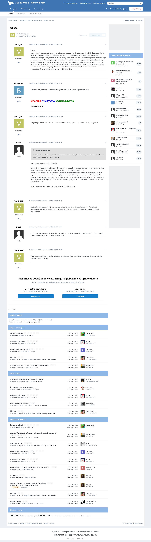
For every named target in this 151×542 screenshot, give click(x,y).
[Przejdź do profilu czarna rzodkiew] (83, 502)
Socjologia (39, 381)
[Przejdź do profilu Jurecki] (83, 342)
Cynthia (88, 475)
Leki (32, 469)
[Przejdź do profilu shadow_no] (83, 404)
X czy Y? (118, 88)
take (15, 485)
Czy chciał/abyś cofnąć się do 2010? (22, 349)
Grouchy (17, 343)
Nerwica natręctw (32, 485)
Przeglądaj (13, 9)
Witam (34, 36)
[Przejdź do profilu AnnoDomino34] (83, 468)
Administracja (21, 13)
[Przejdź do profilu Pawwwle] (83, 388)
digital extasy (18, 381)
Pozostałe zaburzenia (40, 405)
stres (23, 516)
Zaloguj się (80, 296)
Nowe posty (25, 9)
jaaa (121, 139)
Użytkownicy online (35, 13)
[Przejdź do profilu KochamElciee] (83, 366)
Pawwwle (17, 389)
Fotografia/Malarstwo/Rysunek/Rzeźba (43, 359)
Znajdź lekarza (85, 3)
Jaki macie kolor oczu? (18, 341)
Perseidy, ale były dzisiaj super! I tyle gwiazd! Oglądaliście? (29, 365)
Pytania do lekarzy (71, 3)
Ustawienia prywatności (84, 532)
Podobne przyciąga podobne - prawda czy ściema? (27, 379)
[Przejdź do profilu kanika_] (113, 80)
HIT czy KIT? (120, 95)
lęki (85, 516)
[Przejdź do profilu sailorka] (83, 380)
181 (19, 101)
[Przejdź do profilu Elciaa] (83, 444)
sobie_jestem (18, 477)
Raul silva (89, 349)
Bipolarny (18, 83)
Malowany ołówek (16, 443)
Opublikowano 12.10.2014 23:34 (46, 250)
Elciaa (87, 443)
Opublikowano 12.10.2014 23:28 (45, 201)
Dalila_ (16, 335)
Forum (11, 13)
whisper (122, 90)
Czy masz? (119, 157)
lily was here (124, 66)
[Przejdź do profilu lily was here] (113, 62)
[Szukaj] (140, 3)
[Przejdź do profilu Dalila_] (113, 123)
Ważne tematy (38, 9)
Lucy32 (37, 322)
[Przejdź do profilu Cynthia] (83, 476)
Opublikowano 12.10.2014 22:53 (45, 83)
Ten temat (132, 3)
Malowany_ (17, 359)
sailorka (88, 379)
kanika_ (122, 83)
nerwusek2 (17, 469)
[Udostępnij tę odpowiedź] (105, 44)
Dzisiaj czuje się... (121, 108)
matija (121, 75)
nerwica (44, 515)
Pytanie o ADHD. (15, 501)
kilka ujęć (13, 357)
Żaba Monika (13, 322)
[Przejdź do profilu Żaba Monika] (83, 334)
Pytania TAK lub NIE (122, 144)
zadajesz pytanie (121, 137)
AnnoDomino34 (91, 467)
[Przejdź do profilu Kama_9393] (83, 358)
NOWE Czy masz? (122, 151)
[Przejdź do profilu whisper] (113, 89)
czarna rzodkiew (91, 501)
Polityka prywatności (68, 532)
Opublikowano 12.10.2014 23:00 (46, 116)
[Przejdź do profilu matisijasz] (12, 35)
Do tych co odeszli (16, 333)
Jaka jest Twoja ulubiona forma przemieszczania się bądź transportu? (33, 433)
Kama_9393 (89, 357)
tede (121, 104)
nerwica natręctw (31, 516)
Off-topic (31, 335)
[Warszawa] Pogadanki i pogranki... (21, 387)
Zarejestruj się (136, 9)
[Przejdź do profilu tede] (113, 102)
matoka (16, 405)
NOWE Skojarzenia (122, 115)
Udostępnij (83, 35)
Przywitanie (14, 475)
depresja (15, 515)
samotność (79, 516)
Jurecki (88, 341)
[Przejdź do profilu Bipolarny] (19, 90)
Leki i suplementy (99, 3)
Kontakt (96, 532)
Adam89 (17, 503)
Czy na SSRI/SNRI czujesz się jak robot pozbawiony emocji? (30, 467)
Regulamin (55, 532)
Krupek (26, 322)
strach (89, 516)
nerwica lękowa (66, 516)
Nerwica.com (38, 3)
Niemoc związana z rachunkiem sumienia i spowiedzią (28, 483)
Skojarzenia (119, 102)
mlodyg (21, 322)
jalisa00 (31, 322)
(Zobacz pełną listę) (45, 320)
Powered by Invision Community (75, 538)
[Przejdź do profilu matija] (113, 71)
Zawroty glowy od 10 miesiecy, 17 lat (22, 403)
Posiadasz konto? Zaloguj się (116, 9)
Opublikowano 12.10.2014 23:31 (45, 227)
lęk (73, 516)
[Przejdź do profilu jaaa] (113, 138)
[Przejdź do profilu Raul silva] (83, 350)
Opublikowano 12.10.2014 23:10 (45, 142)
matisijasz (24, 34)
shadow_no (89, 403)
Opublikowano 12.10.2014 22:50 (46, 44)
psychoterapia (55, 516)
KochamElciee (18, 367)
